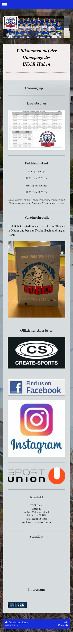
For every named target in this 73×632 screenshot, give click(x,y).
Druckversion (14, 622)
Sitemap (25, 622)
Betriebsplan (36, 103)
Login (65, 622)
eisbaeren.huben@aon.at (39, 521)
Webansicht (63, 625)
